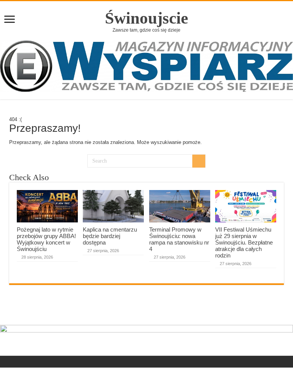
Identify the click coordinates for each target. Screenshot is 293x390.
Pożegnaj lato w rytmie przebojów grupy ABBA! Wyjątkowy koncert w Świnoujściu (46, 239)
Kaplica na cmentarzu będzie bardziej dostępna (110, 236)
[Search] (198, 161)
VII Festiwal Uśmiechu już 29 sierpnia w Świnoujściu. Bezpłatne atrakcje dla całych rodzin (244, 242)
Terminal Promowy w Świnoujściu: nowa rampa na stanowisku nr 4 (179, 239)
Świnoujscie (146, 18)
